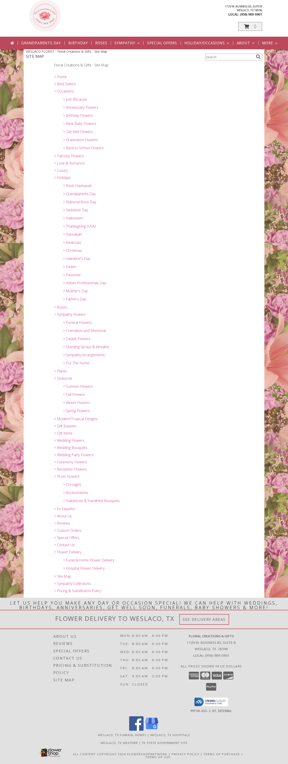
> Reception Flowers (70, 469)
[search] (258, 56)
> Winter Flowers (76, 402)
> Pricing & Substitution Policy (77, 590)
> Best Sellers (65, 83)
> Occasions (64, 91)
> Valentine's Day (76, 258)
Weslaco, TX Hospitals (170, 735)
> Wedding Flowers (69, 440)
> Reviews (62, 523)
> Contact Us (64, 544)
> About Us (63, 516)
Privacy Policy (185, 754)
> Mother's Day (75, 290)
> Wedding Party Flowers (74, 454)
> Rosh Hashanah (77, 185)
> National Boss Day (79, 201)
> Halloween (73, 218)
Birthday (78, 43)
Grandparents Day (41, 43)
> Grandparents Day (79, 193)
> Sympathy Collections (72, 583)
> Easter (69, 266)
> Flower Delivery (67, 552)
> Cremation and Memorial (84, 330)
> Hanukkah (72, 234)
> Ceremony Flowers (70, 462)
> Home (60, 76)
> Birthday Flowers (78, 115)
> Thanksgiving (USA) (79, 226)
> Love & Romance (69, 163)
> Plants (60, 371)
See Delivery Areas (204, 619)
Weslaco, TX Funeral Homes (122, 735)
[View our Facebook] (136, 729)
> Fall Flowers (74, 394)
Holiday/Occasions (204, 43)
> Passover (72, 274)
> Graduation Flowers (80, 139)
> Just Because (75, 99)
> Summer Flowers (78, 386)
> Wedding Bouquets (70, 447)
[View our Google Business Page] (151, 729)
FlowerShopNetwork (147, 754)
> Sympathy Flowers (70, 314)
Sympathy (125, 43)
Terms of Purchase (222, 754)
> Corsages (72, 484)
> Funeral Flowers (77, 322)
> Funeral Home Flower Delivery (88, 560)
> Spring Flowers (76, 410)
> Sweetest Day (75, 209)
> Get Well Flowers (78, 131)
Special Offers (162, 43)
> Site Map (62, 576)
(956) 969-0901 (251, 14)
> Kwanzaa (72, 242)
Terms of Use (158, 757)
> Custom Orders (67, 530)
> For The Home (76, 363)
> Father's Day (74, 299)
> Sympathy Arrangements (84, 354)
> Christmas (72, 250)
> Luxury (61, 170)
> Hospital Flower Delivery (84, 568)
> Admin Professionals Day (84, 282)
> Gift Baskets (65, 426)
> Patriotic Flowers (69, 155)
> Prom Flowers (66, 476)
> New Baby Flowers (79, 123)
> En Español (64, 508)
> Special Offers (66, 537)
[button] (250, 26)
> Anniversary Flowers (80, 107)
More (267, 43)
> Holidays (62, 177)
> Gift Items (63, 433)
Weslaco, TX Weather (119, 743)
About (243, 43)
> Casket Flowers (76, 338)
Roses (101, 43)
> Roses (60, 307)
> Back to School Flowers (83, 147)
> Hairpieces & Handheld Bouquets (91, 500)
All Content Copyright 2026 (99, 754)
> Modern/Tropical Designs (76, 418)
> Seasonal (63, 378)
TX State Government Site (164, 743)
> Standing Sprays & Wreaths (86, 346)
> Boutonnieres (75, 492)
